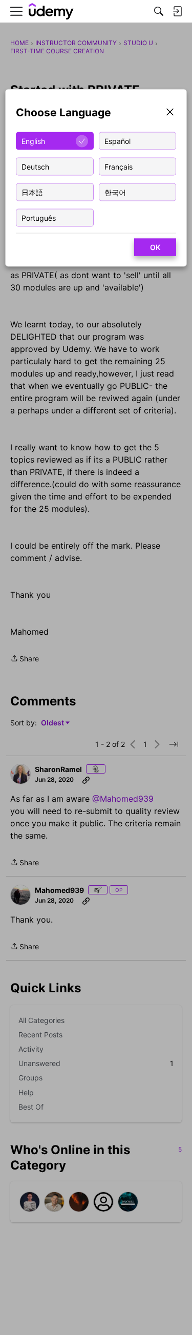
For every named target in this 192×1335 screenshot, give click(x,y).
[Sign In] (177, 11)
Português (39, 217)
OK (155, 247)
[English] (51, 11)
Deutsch (35, 166)
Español (117, 140)
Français (118, 166)
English (33, 140)
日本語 (32, 191)
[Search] (159, 11)
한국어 (115, 191)
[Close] (170, 113)
